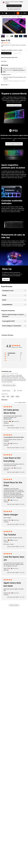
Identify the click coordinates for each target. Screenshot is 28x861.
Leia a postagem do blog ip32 (14, 144)
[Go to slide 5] (20, 36)
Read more (19, 497)
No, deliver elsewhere (13, 9)
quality (12, 396)
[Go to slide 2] (7, 36)
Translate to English (9, 425)
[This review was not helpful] (22, 427)
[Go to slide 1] (3, 36)
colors (3, 396)
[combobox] (20, 402)
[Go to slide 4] (16, 36)
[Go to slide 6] (25, 36)
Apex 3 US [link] (19, 16)
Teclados (14, 16)
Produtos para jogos (6, 16)
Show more (4, 399)
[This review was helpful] (20, 427)
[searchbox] (7, 391)
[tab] (14, 13)
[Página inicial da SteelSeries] (6, 13)
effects (17, 396)
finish (8, 396)
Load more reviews (14, 605)
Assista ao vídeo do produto (14, 106)
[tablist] (14, 13)
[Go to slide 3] (12, 36)
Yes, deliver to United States (14, 5)
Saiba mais (6, 280)
